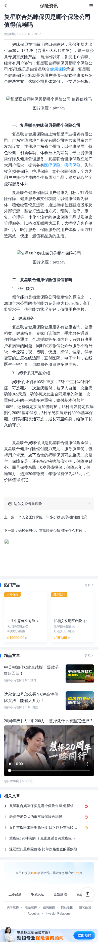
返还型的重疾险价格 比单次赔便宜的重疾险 (43, 849)
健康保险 (58, 69)
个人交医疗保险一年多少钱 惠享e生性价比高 (52, 517)
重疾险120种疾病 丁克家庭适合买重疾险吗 (42, 838)
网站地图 (67, 907)
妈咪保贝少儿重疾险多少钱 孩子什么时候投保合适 (53, 530)
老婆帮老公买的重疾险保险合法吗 (35, 817)
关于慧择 (13, 907)
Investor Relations (58, 913)
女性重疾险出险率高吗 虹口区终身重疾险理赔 (44, 827)
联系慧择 (31, 907)
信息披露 (49, 907)
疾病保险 (72, 165)
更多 (89, 585)
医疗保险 (52, 165)
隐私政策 (85, 907)
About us (34, 913)
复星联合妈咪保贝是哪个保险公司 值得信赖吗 (44, 806)
